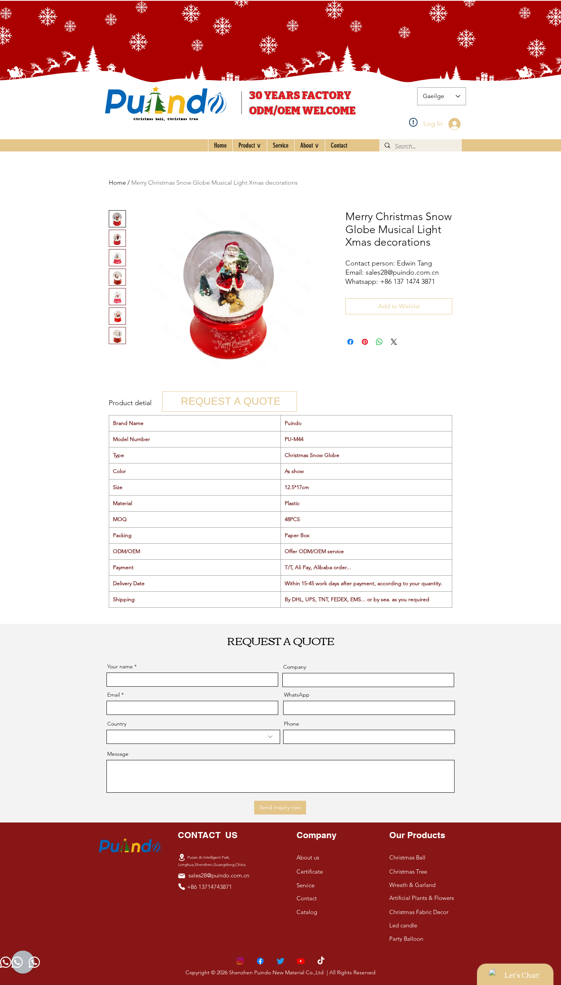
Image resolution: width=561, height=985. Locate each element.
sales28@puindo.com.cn (219, 875)
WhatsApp (297, 694)
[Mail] (182, 876)
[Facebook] (260, 961)
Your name (120, 666)
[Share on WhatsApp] (379, 341)
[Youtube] (300, 961)
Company (294, 667)
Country (116, 723)
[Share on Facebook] (350, 341)
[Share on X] (393, 341)
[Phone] (182, 887)
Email (113, 694)
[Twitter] (280, 961)
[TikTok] (321, 961)
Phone (291, 723)
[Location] (182, 857)
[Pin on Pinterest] (364, 341)
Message (118, 753)
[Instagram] (240, 961)
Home (117, 182)
